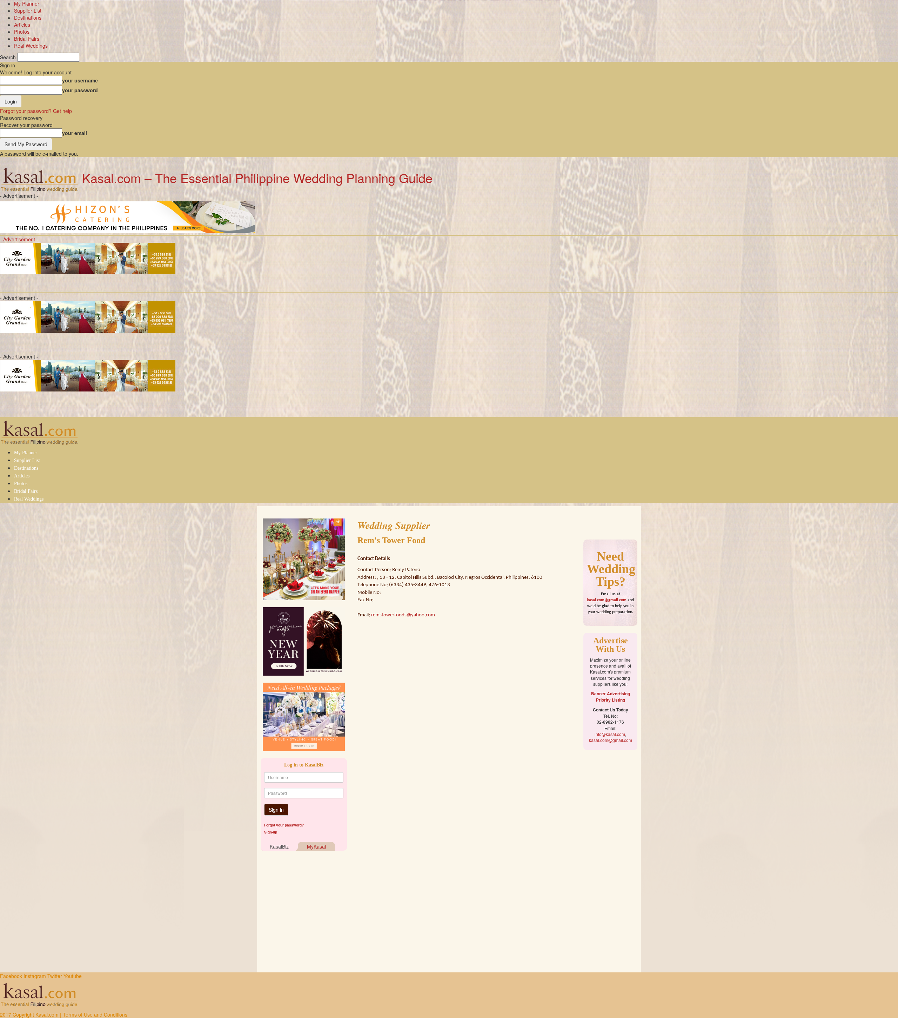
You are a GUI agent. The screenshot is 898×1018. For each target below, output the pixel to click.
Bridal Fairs (26, 38)
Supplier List (27, 10)
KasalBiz (279, 846)
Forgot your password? (284, 825)
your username (80, 80)
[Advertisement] (610, 862)
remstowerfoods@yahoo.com (403, 615)
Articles (22, 24)
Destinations (27, 17)
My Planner (26, 3)
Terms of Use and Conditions (95, 1014)
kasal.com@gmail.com (606, 600)
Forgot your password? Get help (36, 110)
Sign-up (270, 832)
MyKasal (316, 846)
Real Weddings (31, 45)
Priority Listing (610, 700)
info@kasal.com (610, 734)
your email (74, 132)
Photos (21, 31)
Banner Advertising (610, 693)
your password (80, 90)
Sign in (276, 809)
